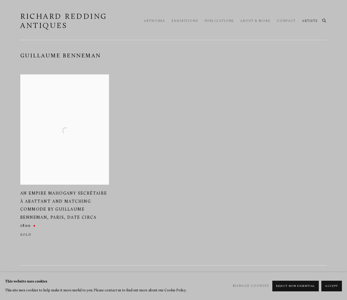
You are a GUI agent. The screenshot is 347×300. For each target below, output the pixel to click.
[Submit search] (324, 20)
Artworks (154, 21)
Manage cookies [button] (251, 286)
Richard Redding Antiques (63, 21)
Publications (219, 21)
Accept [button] (331, 286)
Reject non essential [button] (295, 286)
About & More (255, 21)
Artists (310, 21)
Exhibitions (184, 21)
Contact (286, 21)
